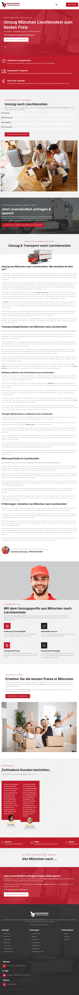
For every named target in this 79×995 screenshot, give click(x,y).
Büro (75, 400)
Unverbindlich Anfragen (16, 39)
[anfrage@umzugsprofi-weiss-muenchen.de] (4, 975)
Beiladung (51, 383)
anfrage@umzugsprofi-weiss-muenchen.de (45, 844)
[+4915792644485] (4, 984)
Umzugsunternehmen (41, 292)
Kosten (6, 302)
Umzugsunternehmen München (40, 924)
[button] (56, 4)
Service (4, 366)
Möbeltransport (30, 424)
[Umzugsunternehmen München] (39, 914)
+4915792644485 (35, 552)
